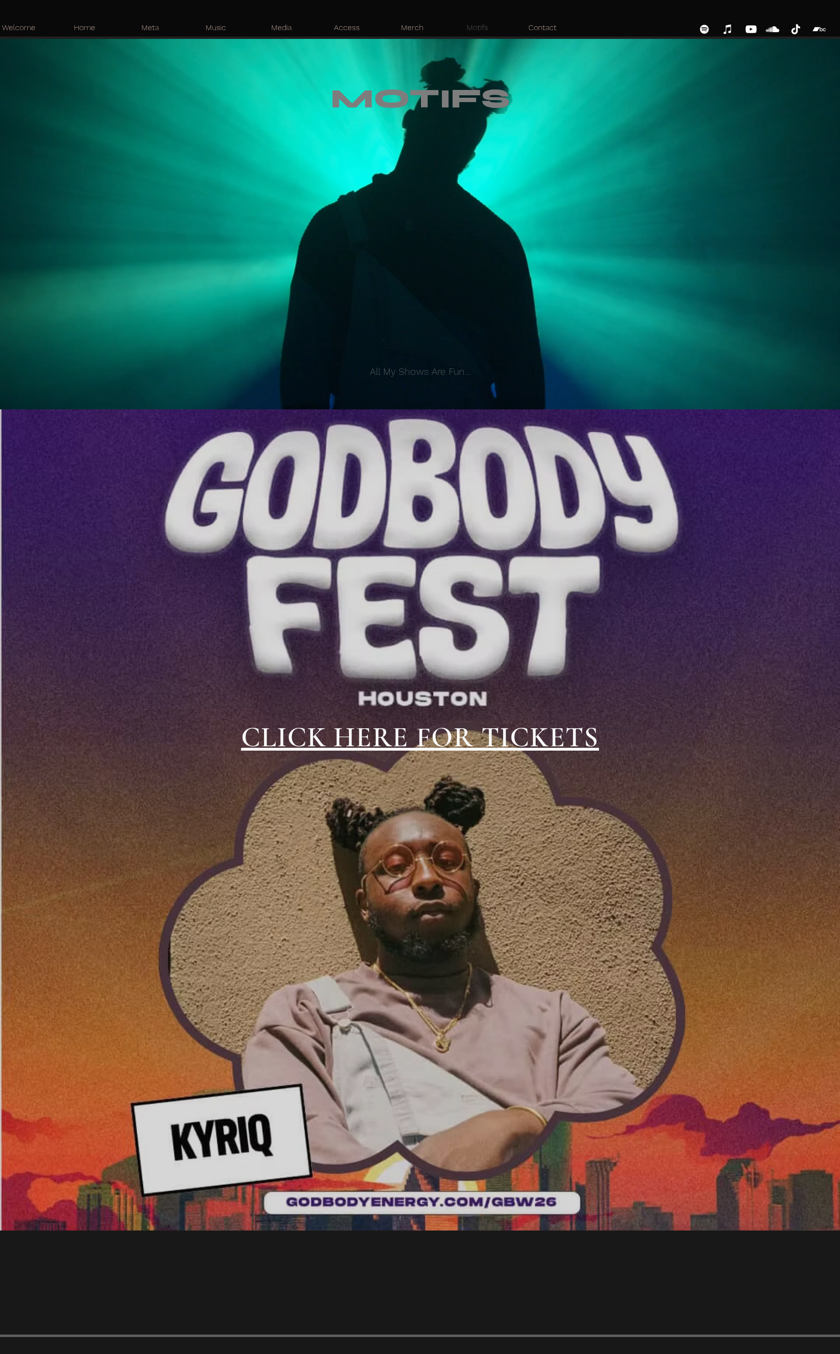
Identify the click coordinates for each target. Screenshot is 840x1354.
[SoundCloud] (772, 29)
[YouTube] (751, 29)
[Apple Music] (728, 29)
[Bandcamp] (819, 29)
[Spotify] (704, 29)
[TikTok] (796, 29)
